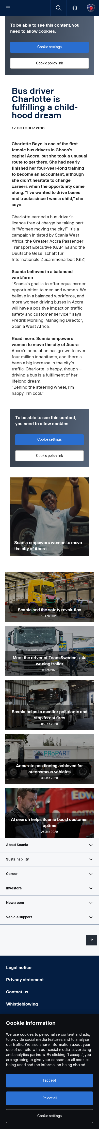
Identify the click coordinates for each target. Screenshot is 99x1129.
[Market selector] (75, 8)
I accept (49, 1080)
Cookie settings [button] (49, 47)
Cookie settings (49, 1116)
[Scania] (91, 8)
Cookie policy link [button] (49, 63)
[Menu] (8, 8)
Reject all (49, 1098)
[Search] (59, 8)
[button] (49, 845)
